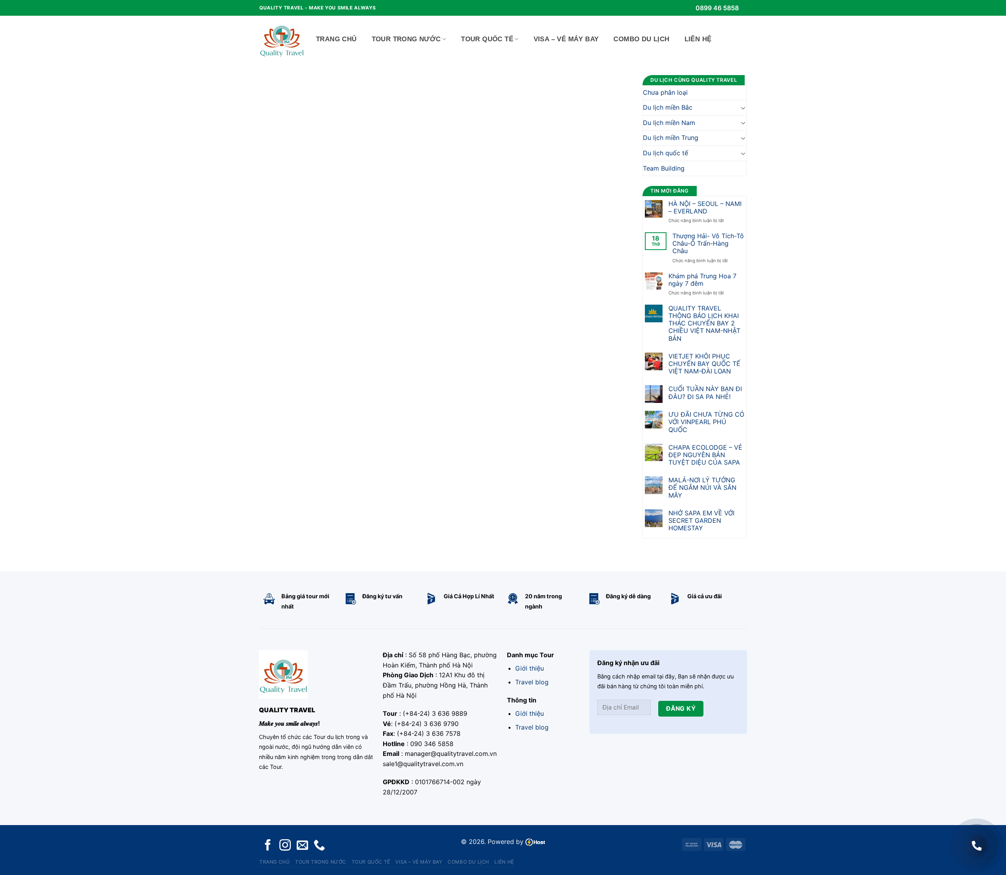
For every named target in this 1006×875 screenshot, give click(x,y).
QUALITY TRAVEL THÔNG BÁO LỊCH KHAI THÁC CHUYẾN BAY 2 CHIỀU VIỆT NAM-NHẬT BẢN (704, 323)
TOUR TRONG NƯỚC (406, 39)
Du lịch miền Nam (669, 123)
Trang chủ (336, 39)
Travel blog (532, 682)
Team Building (664, 168)
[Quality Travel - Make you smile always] (281, 39)
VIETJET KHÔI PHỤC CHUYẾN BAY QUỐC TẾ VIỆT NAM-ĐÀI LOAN (704, 364)
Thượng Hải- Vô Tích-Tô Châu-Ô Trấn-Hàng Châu (708, 243)
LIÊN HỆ (698, 39)
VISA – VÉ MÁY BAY (566, 39)
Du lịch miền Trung (670, 138)
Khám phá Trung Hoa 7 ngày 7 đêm (702, 279)
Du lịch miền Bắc (667, 107)
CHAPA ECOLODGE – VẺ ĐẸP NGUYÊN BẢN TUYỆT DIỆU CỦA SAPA (705, 455)
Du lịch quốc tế (665, 153)
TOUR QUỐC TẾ (487, 39)
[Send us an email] (302, 846)
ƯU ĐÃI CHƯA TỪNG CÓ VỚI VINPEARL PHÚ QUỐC (706, 422)
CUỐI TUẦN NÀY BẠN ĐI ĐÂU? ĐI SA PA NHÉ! (705, 392)
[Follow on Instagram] (285, 846)
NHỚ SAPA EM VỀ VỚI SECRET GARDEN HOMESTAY (701, 520)
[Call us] (319, 846)
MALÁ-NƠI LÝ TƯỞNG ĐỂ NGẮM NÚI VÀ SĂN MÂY (702, 487)
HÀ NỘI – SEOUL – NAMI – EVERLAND (705, 207)
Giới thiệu (529, 668)
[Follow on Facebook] (268, 846)
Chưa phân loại (665, 92)
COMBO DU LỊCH (641, 39)
